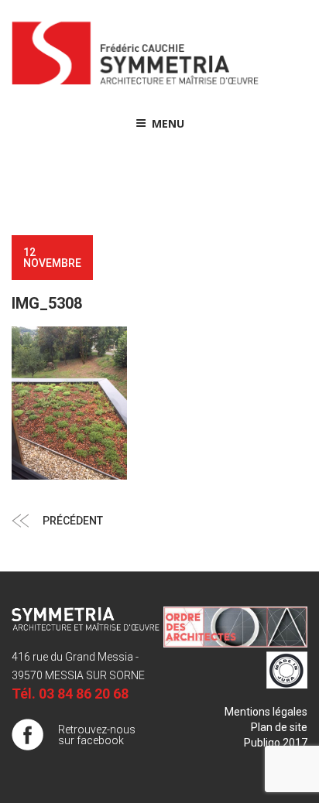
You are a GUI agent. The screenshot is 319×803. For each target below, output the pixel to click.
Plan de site (279, 727)
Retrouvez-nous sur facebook (96, 735)
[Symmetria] (135, 85)
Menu (168, 123)
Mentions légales (266, 712)
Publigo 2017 (275, 742)
